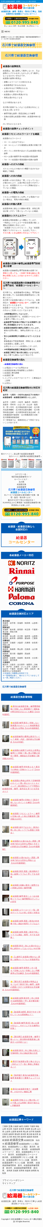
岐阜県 (12, 638)
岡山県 (20, 649)
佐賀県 (12, 658)
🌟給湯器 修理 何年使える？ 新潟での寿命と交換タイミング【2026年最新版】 (25, 769)
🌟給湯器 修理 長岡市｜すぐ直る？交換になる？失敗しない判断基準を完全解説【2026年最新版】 (25, 970)
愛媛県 (20, 654)
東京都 (5, 632)
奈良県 (34, 643)
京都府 (12, 643)
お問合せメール (33, 26)
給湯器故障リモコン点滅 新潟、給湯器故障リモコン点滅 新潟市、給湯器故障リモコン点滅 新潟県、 (20, 1160)
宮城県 (20, 623)
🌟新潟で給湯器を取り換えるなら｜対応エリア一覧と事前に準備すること (25, 1064)
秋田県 (27, 623)
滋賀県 (5, 643)
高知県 (27, 654)
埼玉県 (27, 630)
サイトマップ (8, 1183)
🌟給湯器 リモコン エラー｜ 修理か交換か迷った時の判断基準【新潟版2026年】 (25, 816)
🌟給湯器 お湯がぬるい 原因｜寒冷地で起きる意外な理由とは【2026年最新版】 (24, 860)
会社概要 (22, 26)
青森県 (5, 623)
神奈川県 (13, 632)
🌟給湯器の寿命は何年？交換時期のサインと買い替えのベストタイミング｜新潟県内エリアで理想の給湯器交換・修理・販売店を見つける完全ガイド (21, 786)
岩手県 (12, 623)
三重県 (34, 638)
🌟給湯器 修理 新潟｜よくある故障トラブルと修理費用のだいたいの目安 (25, 899)
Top (38, 1222)
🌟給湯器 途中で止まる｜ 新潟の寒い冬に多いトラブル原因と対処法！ (25, 830)
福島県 (5, 625)
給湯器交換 (21, 484)
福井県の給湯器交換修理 (30, 456)
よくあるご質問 (11, 26)
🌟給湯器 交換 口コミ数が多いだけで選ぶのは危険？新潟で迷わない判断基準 (25, 1103)
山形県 (34, 623)
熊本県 (27, 658)
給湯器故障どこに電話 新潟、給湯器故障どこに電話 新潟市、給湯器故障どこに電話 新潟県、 (21, 1146)
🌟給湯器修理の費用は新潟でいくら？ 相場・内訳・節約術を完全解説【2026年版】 (25, 739)
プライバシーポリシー (13, 1180)
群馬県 (20, 630)
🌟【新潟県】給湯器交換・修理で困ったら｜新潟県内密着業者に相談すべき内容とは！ (25, 1039)
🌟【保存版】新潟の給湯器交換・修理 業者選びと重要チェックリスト (25, 1078)
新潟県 (5, 636)
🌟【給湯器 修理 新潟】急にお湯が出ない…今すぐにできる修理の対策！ (25, 1025)
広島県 (27, 649)
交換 (10, 1126)
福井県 (27, 636)
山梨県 (34, 636)
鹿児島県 (13, 660)
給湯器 (5, 1140)
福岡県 (5, 658)
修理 (21, 1126)
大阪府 (20, 643)
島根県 (12, 649)
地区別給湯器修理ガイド (21, 477)
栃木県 (12, 630)
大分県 (34, 658)
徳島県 (5, 654)
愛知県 (27, 638)
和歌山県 (6, 645)
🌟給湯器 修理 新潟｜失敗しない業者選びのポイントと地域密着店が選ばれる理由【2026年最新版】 (25, 725)
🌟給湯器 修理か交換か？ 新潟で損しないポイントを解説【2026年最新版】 (25, 802)
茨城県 (5, 630)
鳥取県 (5, 649)
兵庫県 (27, 643)
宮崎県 (5, 660)
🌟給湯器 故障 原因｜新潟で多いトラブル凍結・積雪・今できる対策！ (25, 935)
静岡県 (20, 638)
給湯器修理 (21, 487)
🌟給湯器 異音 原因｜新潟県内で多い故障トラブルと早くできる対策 (25, 874)
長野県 (5, 638)
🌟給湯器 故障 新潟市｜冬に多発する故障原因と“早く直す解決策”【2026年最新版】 (24, 1001)
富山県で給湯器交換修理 (24, 454)
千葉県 (34, 630)
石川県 (21, 482)
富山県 (12, 636)
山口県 (34, 649)
